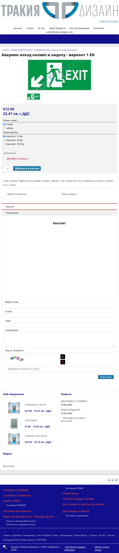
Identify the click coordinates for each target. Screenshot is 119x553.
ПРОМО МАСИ (71, 493)
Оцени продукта (69, 194)
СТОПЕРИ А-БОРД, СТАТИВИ (78, 498)
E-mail (8, 311)
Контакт (10, 206)
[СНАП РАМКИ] (14, 423)
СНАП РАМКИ (31, 420)
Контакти (99, 28)
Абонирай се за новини (74, 418)
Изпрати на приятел (16, 194)
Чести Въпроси (44, 535)
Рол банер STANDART (16, 505)
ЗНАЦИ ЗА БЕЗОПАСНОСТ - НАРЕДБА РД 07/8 (30, 50)
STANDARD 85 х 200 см (35, 405)
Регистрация (66, 535)
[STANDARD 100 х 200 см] (14, 439)
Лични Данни (80, 535)
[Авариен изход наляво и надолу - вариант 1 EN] (59, 90)
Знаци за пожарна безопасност (21, 521)
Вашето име (11, 301)
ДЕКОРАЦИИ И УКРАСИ (76, 511)
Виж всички (66, 421)
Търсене (93, 535)
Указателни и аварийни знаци (64, 50)
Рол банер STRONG (74, 488)
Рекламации (12, 212)
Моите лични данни (102, 548)
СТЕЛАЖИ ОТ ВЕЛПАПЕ (16, 490)
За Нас (102, 535)
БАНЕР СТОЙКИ (12, 500)
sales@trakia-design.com (59, 32)
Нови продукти (57, 28)
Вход (56, 535)
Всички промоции (79, 28)
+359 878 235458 (108, 21)
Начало (18, 28)
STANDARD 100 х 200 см (36, 436)
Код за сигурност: (14, 350)
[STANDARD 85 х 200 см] (14, 408)
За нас (41, 28)
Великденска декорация (77, 515)
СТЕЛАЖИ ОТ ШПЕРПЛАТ (17, 495)
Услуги (29, 28)
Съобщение (11, 330)
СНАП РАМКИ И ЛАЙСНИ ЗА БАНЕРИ (84, 504)
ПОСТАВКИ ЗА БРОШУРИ (17, 511)
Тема (8, 320)
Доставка (17, 535)
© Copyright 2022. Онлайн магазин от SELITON (24, 540)
